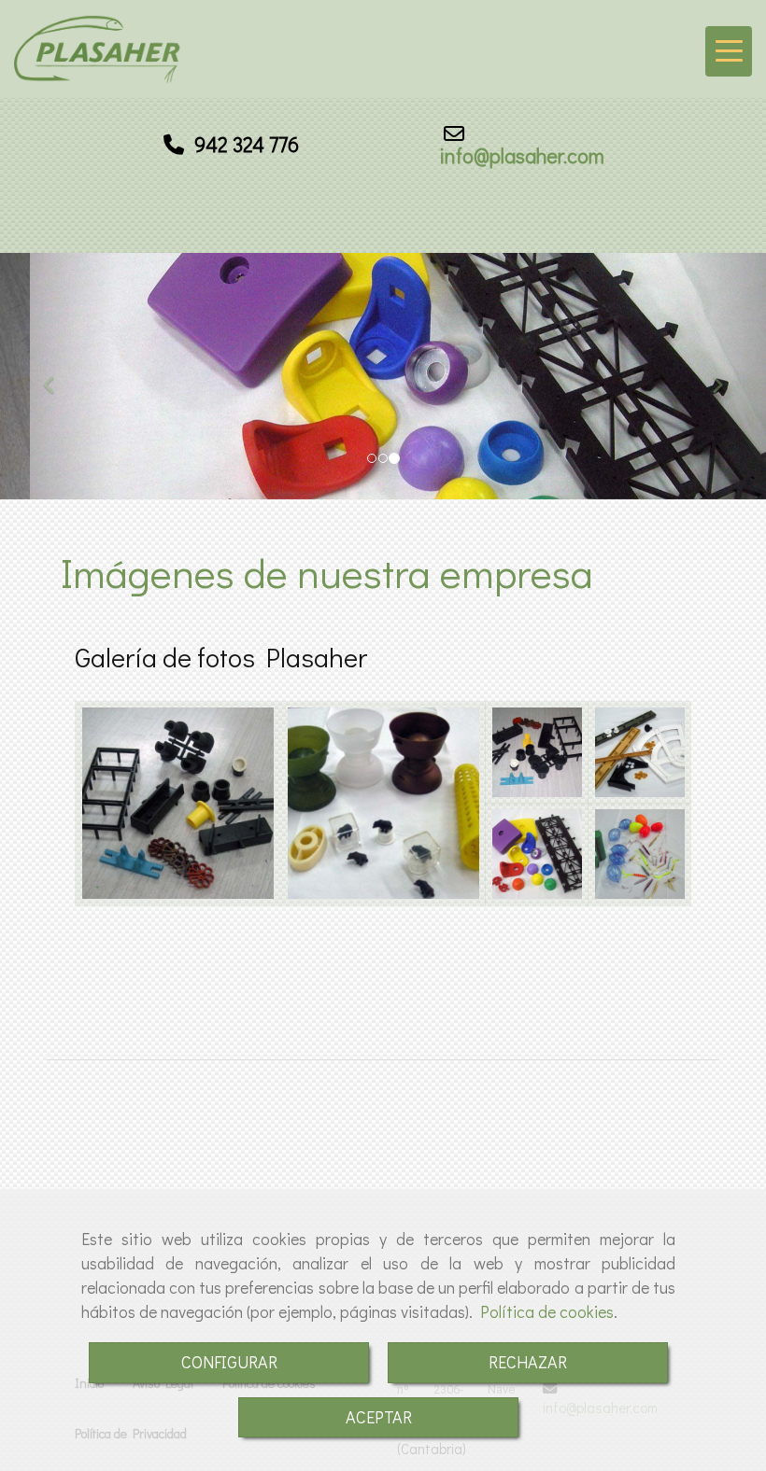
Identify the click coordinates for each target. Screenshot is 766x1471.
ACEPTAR (379, 1417)
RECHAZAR (528, 1362)
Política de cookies (547, 1311)
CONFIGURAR (229, 1362)
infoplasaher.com (521, 155)
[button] (57, 376)
